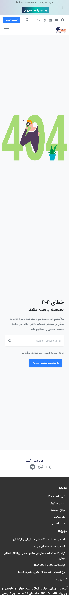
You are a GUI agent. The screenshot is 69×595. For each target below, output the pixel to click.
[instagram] (44, 20)
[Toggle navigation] (6, 30)
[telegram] (38, 20)
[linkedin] (50, 20)
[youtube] (56, 20)
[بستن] (64, 7)
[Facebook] (62, 20)
